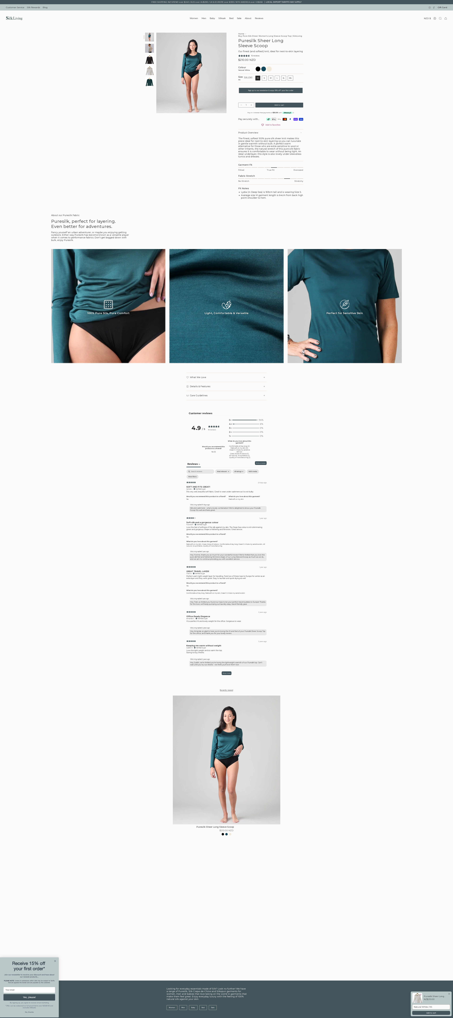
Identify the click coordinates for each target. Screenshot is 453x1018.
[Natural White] (230, 834)
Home (241, 34)
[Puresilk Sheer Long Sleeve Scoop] (226, 760)
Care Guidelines (199, 395)
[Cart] (445, 18)
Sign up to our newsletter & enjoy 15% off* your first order (270, 90)
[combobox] (431, 1006)
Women (172, 1007)
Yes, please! (30, 997)
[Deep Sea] (226, 834)
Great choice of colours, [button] (211, 544)
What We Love (198, 377)
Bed (203, 1007)
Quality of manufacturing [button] (212, 546)
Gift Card (442, 7)
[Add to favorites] (420, 994)
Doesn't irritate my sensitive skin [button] (233, 593)
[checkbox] (253, 471)
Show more (227, 673)
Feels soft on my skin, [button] (194, 544)
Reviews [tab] (193, 464)
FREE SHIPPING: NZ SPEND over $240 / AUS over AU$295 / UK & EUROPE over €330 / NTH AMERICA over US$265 (226, 2)
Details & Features (200, 386)
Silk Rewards (33, 7)
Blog (45, 7)
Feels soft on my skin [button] (236, 499)
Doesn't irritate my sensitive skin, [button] (251, 544)
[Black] (223, 834)
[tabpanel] (226, 573)
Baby (193, 1007)
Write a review (261, 463)
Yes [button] (187, 499)
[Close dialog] (56, 961)
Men (183, 1007)
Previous (156, 73)
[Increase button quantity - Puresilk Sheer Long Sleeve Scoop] (251, 105)
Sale (212, 1007)
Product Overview (248, 132)
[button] (194, 18)
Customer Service (15, 7)
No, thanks (30, 1012)
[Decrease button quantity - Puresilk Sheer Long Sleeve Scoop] (241, 105)
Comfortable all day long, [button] (229, 544)
